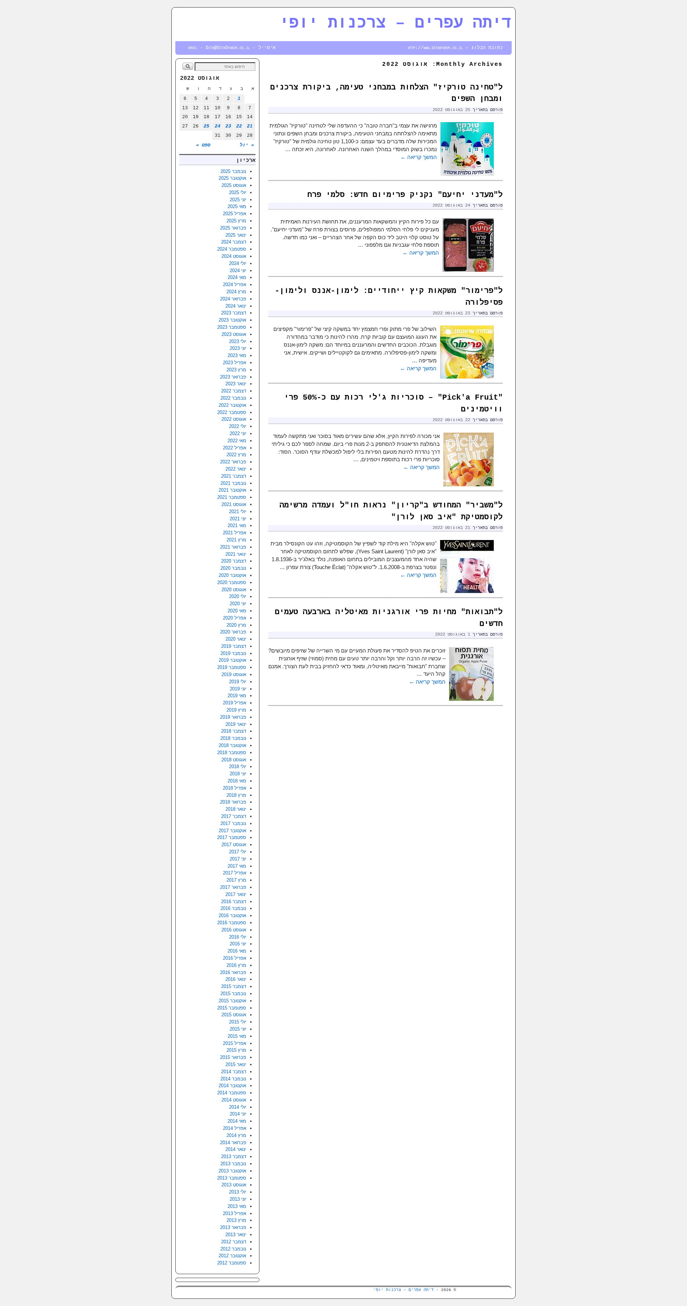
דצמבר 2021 (233, 476)
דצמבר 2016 (233, 901)
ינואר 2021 (235, 554)
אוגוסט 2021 (233, 504)
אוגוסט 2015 (233, 1014)
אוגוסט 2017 (233, 844)
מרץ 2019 (236, 710)
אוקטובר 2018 (232, 745)
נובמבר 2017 (233, 823)
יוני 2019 (238, 688)
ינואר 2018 (235, 809)
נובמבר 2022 (233, 398)
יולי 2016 (237, 937)
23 (228, 126)
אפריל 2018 (234, 788)
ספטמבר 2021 (231, 497)
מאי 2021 (237, 525)
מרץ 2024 (236, 291)
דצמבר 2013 (233, 1156)
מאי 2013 (237, 1206)
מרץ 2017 (236, 880)
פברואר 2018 (233, 802)
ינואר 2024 (235, 306)
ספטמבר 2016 (231, 922)
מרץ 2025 (236, 220)
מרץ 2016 (236, 965)
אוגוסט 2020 (233, 589)
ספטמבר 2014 (231, 1092)
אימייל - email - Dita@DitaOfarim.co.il (232, 47)
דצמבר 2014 (233, 1071)
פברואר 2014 (233, 1142)
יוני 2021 (238, 518)
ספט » (203, 145)
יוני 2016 (238, 943)
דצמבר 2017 (233, 816)
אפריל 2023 (234, 362)
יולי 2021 (237, 511)
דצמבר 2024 (233, 242)
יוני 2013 (238, 1199)
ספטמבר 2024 (231, 249)
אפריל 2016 (234, 958)
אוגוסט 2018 (233, 759)
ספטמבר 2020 (231, 582)
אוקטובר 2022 (232, 405)
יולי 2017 (237, 851)
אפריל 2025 (234, 213)
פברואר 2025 (233, 228)
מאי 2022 (237, 440)
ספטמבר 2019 (231, 667)
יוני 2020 (238, 603)
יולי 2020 (237, 596)
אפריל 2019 (234, 702)
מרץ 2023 (236, 369)
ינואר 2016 (235, 979)
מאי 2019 (237, 695)
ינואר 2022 (235, 469)
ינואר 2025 (235, 235)
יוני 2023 (238, 348)
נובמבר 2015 (233, 993)
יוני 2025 (238, 199)
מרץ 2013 (236, 1220)
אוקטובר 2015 (232, 1000)
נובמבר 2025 (233, 171)
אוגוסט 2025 (233, 185)
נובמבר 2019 (233, 653)
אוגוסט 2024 (233, 256)
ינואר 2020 (235, 639)
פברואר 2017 (233, 887)
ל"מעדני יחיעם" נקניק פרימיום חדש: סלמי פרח (405, 195)
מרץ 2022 (236, 454)
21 (250, 126)
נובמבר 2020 (233, 568)
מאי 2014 (237, 1121)
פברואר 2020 (233, 632)
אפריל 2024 (234, 284)
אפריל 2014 (234, 1128)
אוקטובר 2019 (232, 660)
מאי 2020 (237, 610)
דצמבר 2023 (233, 312)
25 (206, 126)
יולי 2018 (237, 766)
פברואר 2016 (233, 972)
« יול (247, 145)
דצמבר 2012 (233, 1241)
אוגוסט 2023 (233, 334)
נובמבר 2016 (233, 908)
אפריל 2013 (234, 1213)
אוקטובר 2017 (232, 830)
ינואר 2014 (235, 1149)
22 (239, 126)
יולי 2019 (237, 681)
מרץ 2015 (236, 1050)
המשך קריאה (418, 157)
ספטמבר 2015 (231, 1008)
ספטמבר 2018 (231, 752)
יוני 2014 (238, 1114)
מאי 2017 (237, 866)
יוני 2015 (238, 1029)
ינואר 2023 (235, 383)
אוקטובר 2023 (232, 320)
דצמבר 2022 (233, 391)
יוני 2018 (238, 773)
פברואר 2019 (233, 717)
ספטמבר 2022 (231, 412)
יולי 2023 (237, 341)
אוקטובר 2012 (232, 1255)
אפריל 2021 (234, 532)
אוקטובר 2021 (232, 490)
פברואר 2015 (233, 1057)
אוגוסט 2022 (233, 419)
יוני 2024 (238, 270)
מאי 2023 (237, 355)
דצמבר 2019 (233, 646)
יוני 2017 (238, 859)
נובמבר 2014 (233, 1078)
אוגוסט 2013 (233, 1184)
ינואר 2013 (235, 1234)
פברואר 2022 (233, 461)
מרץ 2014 (236, 1135)
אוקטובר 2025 (232, 178)
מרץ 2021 (236, 540)
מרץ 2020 (236, 625)
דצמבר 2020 (233, 561)
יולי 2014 (237, 1107)
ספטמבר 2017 (231, 837)
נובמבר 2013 (233, 1163)
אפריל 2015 (234, 1043)
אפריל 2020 (234, 618)
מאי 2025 (237, 206)
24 (217, 126)
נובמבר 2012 (233, 1249)
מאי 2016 (237, 951)
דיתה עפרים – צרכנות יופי (395, 23)
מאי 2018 (237, 781)
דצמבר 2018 (233, 731)
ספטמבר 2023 (231, 327)
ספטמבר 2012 (231, 1263)
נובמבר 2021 (233, 483)
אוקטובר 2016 (232, 915)
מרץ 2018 (236, 795)
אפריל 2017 (234, 873)
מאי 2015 (237, 1036)
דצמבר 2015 (233, 986)
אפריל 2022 (234, 447)
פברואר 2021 (233, 547)
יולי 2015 (237, 1022)
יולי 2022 (237, 426)
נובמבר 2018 (233, 738)
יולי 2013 (237, 1192)
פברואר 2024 (233, 299)
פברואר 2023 (233, 377)
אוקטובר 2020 (232, 575)
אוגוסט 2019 (233, 674)
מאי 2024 (237, 277)
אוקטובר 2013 (232, 1171)
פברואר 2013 (233, 1227)
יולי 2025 (237, 192)
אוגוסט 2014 (233, 1100)
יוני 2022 (238, 433)
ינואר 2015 (235, 1064)
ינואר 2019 (235, 724)
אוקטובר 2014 (232, 1085)
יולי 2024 (237, 263)
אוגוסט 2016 (233, 929)
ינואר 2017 (235, 894)
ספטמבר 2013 (231, 1178)
